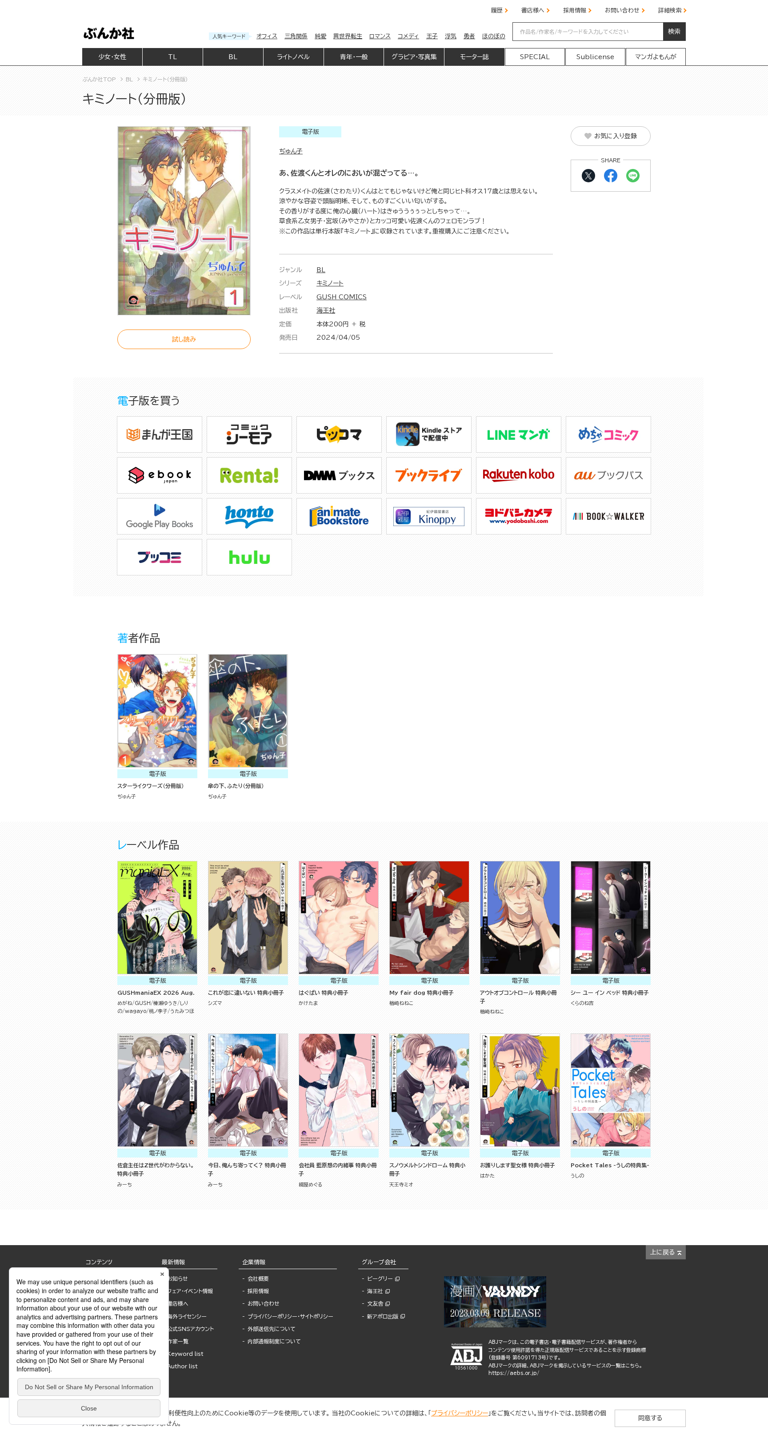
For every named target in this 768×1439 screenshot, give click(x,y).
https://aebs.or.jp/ (514, 1373)
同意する (650, 1418)
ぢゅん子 (291, 151)
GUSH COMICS (341, 297)
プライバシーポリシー (459, 1413)
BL (320, 270)
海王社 (325, 310)
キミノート (330, 283)
